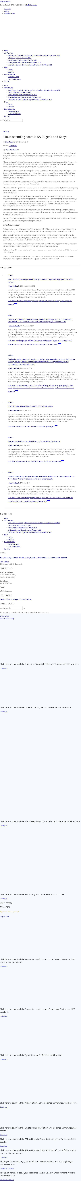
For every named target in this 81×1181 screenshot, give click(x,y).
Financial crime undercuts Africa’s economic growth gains (30, 406)
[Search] (24, 608)
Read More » (4, 562)
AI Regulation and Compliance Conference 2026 (24, 62)
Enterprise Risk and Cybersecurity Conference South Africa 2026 (30, 65)
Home (6, 51)
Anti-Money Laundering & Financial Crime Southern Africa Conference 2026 (34, 55)
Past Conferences (14, 79)
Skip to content (5, 1)
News (6, 67)
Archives (11, 72)
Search (2, 120)
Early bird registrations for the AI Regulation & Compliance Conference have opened (33, 557)
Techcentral (13, 146)
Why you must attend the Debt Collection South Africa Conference (34, 441)
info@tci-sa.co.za (31, 5)
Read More (41, 388)
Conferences (8, 53)
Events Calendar (9, 74)
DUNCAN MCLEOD (12, 150)
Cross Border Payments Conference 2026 (22, 60)
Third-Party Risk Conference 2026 (19, 58)
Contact (7, 81)
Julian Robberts (10, 142)
